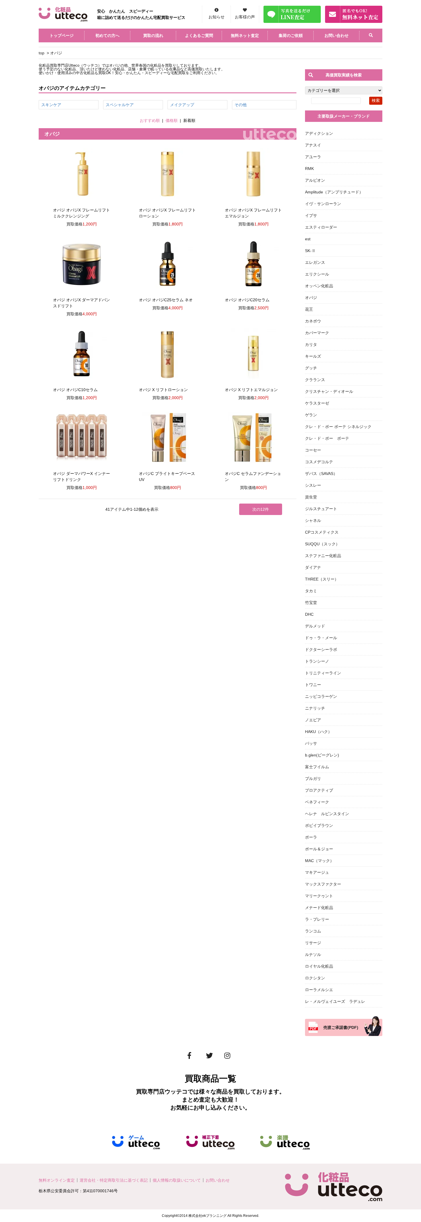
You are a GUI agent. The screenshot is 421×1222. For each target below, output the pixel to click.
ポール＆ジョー (319, 849)
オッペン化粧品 (319, 286)
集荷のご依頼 (291, 35)
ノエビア (313, 720)
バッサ (311, 743)
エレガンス (315, 262)
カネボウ (313, 321)
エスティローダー (321, 227)
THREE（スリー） (322, 579)
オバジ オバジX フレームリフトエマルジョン (253, 213)
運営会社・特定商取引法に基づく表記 (114, 1180)
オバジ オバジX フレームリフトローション (167, 213)
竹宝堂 (311, 602)
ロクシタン (315, 978)
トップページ (62, 35)
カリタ (311, 344)
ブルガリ (313, 778)
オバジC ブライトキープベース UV (167, 476)
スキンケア (51, 104)
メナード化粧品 (319, 907)
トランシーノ (317, 661)
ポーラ (311, 837)
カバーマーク (317, 332)
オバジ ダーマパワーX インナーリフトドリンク (81, 476)
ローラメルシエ (319, 989)
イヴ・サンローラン (323, 203)
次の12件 (260, 509)
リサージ (313, 942)
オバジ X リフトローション (163, 389)
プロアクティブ (319, 790)
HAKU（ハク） (318, 731)
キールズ (313, 356)
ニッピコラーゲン (321, 696)
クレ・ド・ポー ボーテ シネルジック (338, 426)
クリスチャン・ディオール (329, 391)
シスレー (313, 485)
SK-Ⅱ (310, 250)
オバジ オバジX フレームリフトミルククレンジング (81, 213)
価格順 (172, 120)
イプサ (311, 215)
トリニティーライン (323, 673)
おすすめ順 (150, 120)
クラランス (315, 379)
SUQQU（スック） (322, 544)
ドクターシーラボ (321, 649)
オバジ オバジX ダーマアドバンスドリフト (81, 303)
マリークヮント (319, 896)
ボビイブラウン (319, 825)
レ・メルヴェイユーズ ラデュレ (335, 1001)
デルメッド (315, 626)
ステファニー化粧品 (323, 555)
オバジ (56, 53)
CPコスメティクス (322, 532)
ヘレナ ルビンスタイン (327, 813)
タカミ (311, 591)
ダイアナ (313, 567)
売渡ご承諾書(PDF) (340, 1027)
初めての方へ (107, 35)
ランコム (313, 931)
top (41, 53)
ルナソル (313, 954)
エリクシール (317, 274)
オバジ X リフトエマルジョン (251, 389)
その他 (241, 104)
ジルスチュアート (321, 508)
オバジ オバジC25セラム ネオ (166, 300)
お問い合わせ (336, 35)
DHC (309, 614)
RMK (309, 168)
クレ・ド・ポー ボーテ (327, 438)
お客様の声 (245, 17)
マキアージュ (317, 872)
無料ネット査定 (245, 35)
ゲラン (311, 415)
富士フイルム (317, 767)
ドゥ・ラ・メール (321, 637)
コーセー (313, 450)
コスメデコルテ (319, 462)
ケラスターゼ (317, 403)
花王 (309, 309)
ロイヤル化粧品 (319, 966)
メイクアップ (182, 104)
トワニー (313, 684)
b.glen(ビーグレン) (322, 755)
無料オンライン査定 (57, 1180)
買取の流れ (153, 35)
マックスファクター (323, 884)
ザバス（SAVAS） (321, 473)
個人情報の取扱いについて (177, 1180)
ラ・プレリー (317, 919)
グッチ (311, 368)
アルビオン (315, 180)
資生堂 (311, 497)
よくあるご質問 (199, 35)
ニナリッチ (315, 708)
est (307, 239)
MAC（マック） (319, 860)
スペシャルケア (120, 104)
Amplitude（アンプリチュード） (334, 192)
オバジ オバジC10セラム (75, 389)
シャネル (313, 520)
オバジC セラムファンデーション (253, 476)
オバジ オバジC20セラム (247, 300)
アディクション (319, 133)
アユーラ (313, 157)
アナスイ (313, 145)
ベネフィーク (317, 802)
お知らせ (216, 17)
